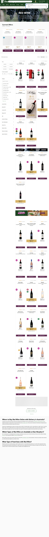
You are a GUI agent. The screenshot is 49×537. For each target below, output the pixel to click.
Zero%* (22, 4)
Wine (4, 4)
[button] (35, 1)
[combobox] (20, 1)
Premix (17, 4)
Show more (4, 101)
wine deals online (25, 422)
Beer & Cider (12, 4)
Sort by (38, 56)
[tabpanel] (24, 39)
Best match (43, 56)
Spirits (7, 4)
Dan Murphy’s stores (25, 437)
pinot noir (3, 435)
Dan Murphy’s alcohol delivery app (38, 421)
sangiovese (16, 435)
